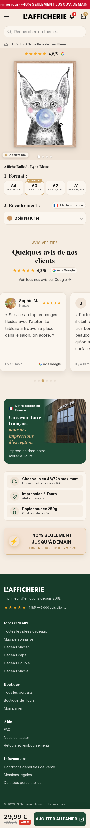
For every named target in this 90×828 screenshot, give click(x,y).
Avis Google (63, 54)
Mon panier (13, 708)
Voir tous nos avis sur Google (43, 279)
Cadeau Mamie (16, 671)
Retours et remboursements (27, 745)
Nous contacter (16, 737)
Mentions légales (18, 775)
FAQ (7, 729)
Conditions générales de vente (29, 767)
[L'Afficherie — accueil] (45, 16)
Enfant (17, 44)
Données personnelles (23, 782)
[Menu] (6, 16)
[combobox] (45, 31)
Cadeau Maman (17, 647)
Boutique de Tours (19, 700)
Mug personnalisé (19, 639)
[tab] (35, 381)
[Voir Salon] (51, 157)
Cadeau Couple (17, 663)
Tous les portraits (18, 692)
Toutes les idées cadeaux (25, 631)
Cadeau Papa (15, 655)
